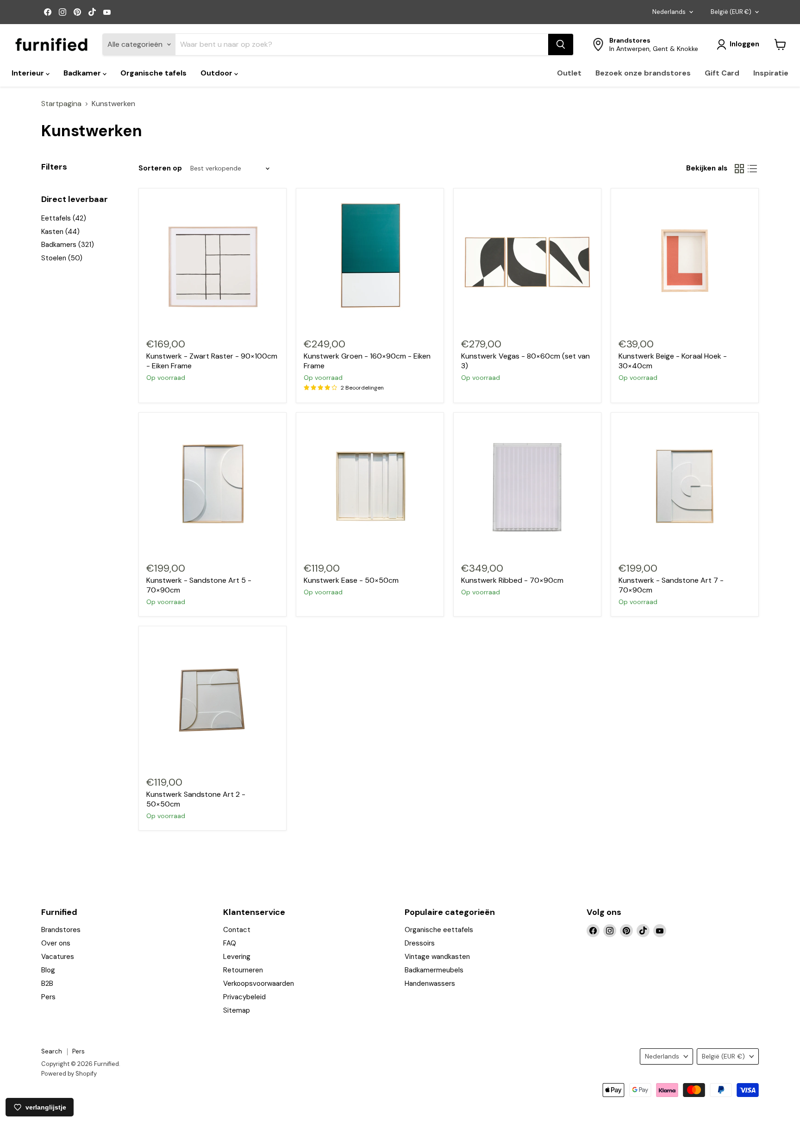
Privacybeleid (244, 997)
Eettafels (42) (63, 218)
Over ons (55, 943)
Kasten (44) (60, 231)
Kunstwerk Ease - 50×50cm (351, 580)
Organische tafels (153, 73)
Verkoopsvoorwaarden (258, 983)
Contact (236, 929)
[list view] (752, 168)
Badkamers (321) (67, 244)
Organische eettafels (439, 929)
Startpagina (61, 104)
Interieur (29, 73)
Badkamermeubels (434, 970)
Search (51, 1051)
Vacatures (57, 956)
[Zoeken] (560, 44)
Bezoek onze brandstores (643, 73)
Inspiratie (770, 73)
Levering (236, 956)
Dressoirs (420, 943)
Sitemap (236, 1010)
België (731, 12)
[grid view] (739, 168)
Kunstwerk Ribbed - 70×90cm (512, 580)
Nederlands (669, 12)
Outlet (569, 73)
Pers (48, 997)
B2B (47, 983)
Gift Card (722, 73)
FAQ (229, 943)
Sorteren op (160, 168)
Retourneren (243, 970)
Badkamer (83, 73)
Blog (48, 970)
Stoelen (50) (61, 258)
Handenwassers (430, 983)
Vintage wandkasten (437, 956)
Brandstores (61, 929)
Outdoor (217, 73)
